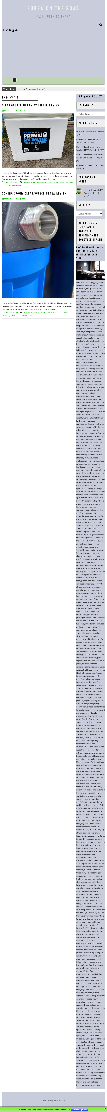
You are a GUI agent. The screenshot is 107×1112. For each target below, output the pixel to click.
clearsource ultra (30, 182)
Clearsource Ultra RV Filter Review (31, 105)
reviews (40, 182)
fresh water (37, 312)
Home (21, 89)
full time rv (47, 312)
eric (23, 110)
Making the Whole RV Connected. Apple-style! (93, 193)
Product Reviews (11, 182)
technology (63, 182)
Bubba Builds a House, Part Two (90, 165)
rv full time (57, 312)
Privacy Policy (90, 96)
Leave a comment (15, 185)
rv (45, 182)
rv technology (52, 182)
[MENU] (14, 80)
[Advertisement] (53, 55)
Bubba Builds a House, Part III (89, 139)
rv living (65, 312)
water (71, 182)
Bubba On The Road (53, 8)
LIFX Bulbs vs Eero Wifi (86, 131)
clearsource (27, 312)
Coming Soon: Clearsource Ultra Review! (35, 193)
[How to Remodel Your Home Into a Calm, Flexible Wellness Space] (90, 279)
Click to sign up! (79, 1110)
